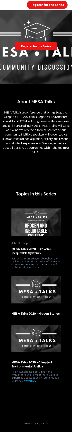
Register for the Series (47, 5)
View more (33, 267)
